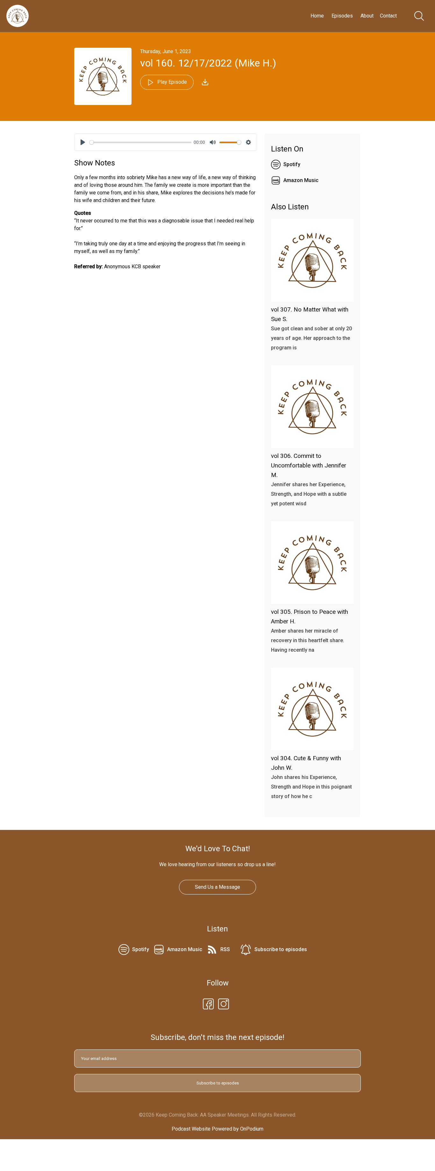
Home (317, 16)
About (367, 16)
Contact (388, 16)
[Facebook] (208, 1003)
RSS (225, 949)
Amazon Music (300, 180)
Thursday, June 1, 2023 (165, 51)
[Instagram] (223, 1003)
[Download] (205, 82)
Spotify (291, 164)
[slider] (140, 142)
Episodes (342, 16)
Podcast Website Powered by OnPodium (217, 1129)
